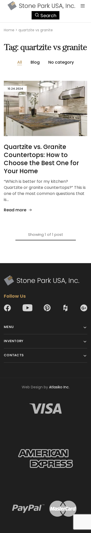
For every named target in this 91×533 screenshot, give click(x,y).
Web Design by (46, 387)
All (19, 62)
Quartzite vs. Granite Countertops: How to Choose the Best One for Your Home (41, 159)
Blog (35, 62)
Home (9, 30)
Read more (15, 210)
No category (61, 62)
